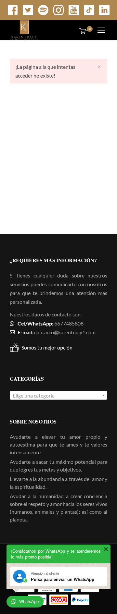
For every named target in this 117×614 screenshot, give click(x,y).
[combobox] (58, 395)
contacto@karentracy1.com (65, 332)
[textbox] (58, 395)
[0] (81, 31)
